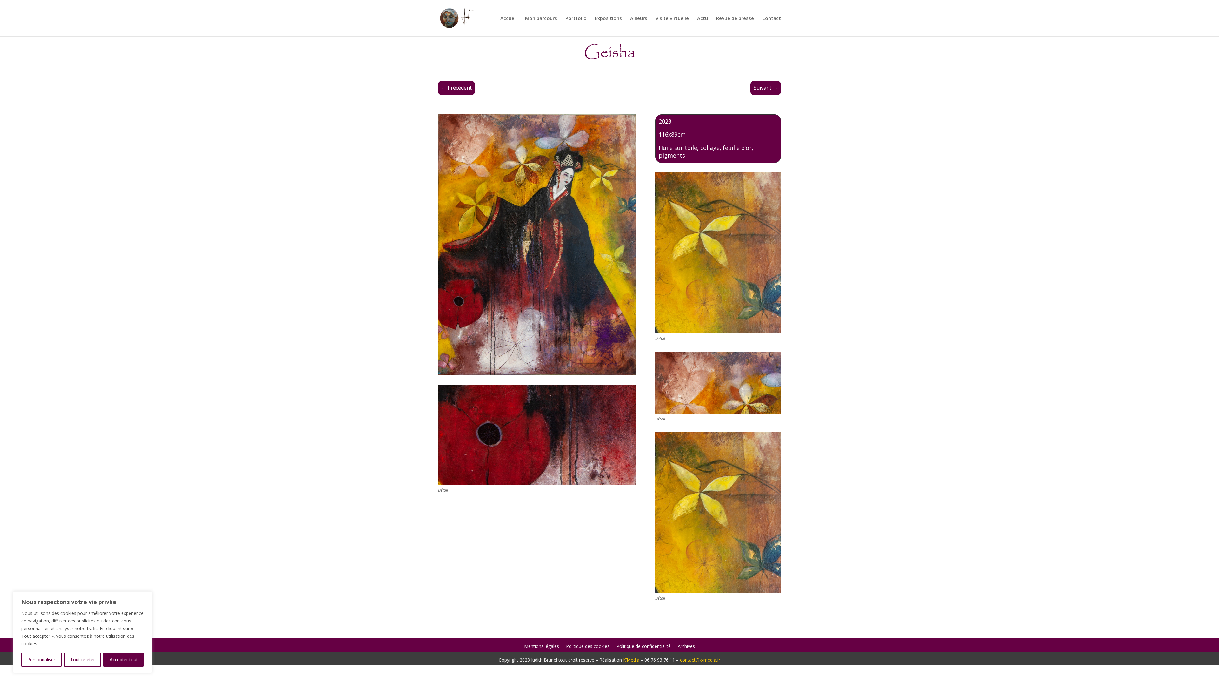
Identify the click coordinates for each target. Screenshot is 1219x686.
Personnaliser (41, 659)
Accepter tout (124, 659)
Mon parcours (541, 18)
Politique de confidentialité (643, 646)
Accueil (508, 18)
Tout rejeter (82, 659)
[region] (82, 632)
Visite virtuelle (672, 18)
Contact (771, 18)
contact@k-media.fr (700, 660)
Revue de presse (735, 18)
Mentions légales (541, 646)
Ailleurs (638, 18)
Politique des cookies (588, 646)
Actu (702, 18)
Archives (686, 646)
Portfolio (576, 18)
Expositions (608, 18)
